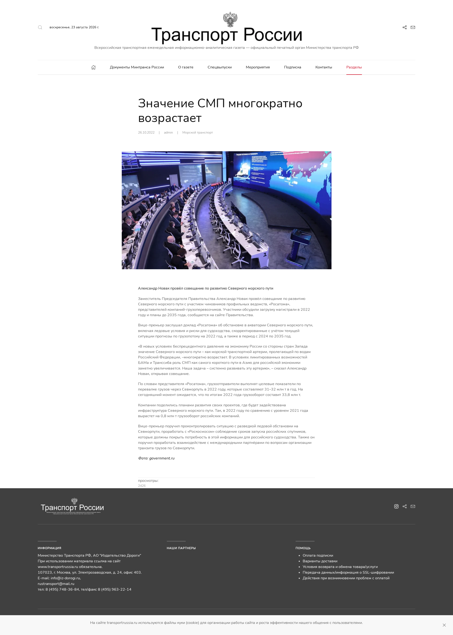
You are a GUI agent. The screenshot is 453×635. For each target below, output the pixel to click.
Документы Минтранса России (137, 67)
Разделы (354, 67)
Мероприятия (258, 67)
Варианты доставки (320, 561)
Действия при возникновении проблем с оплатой (346, 578)
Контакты (323, 67)
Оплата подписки (318, 555)
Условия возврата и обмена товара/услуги (340, 566)
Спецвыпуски (220, 67)
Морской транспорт (197, 132)
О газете (185, 67)
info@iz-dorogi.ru (65, 578)
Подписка (292, 67)
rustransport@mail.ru (56, 583)
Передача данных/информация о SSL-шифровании (348, 572)
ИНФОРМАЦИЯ (49, 548)
